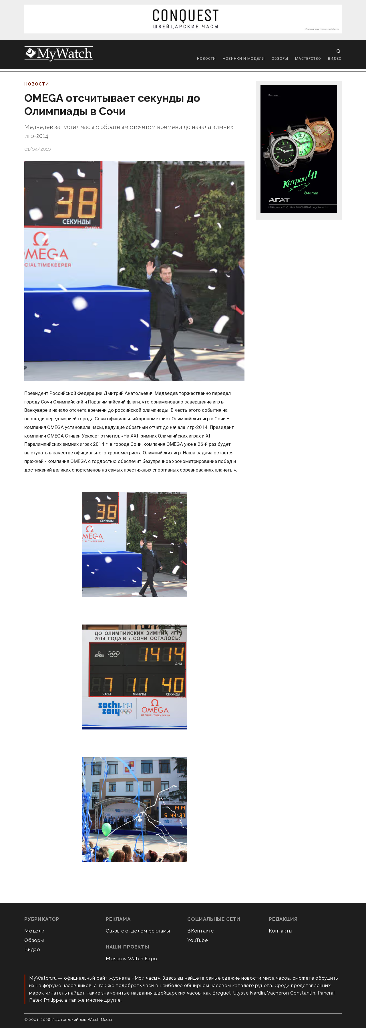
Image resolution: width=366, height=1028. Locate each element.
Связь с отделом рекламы (138, 931)
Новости (206, 58)
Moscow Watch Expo (132, 958)
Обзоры (280, 58)
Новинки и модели (244, 58)
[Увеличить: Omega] (134, 545)
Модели (34, 931)
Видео (335, 58)
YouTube (197, 940)
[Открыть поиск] (338, 51)
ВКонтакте (200, 931)
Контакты (280, 931)
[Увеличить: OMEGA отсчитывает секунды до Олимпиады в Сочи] (134, 271)
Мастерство (308, 58)
